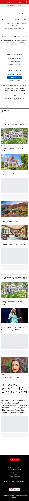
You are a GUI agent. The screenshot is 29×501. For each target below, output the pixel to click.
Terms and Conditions (14, 469)
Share (5, 36)
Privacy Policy (14, 472)
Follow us (18, 36)
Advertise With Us (14, 476)
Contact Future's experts (14, 467)
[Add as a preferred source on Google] (14, 489)
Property (21, 13)
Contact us (18, 99)
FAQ (14, 479)
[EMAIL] (2, 112)
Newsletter (25, 36)
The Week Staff (9, 28)
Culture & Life (13, 13)
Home (6, 13)
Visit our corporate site (20, 495)
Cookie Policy (14, 474)
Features (14, 16)
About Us (14, 465)
